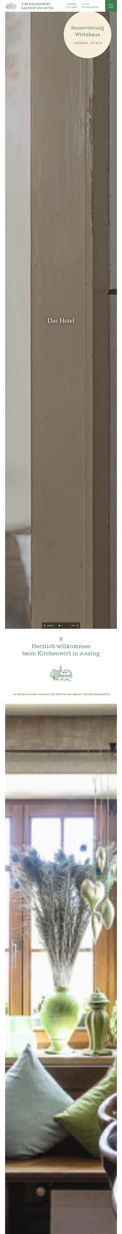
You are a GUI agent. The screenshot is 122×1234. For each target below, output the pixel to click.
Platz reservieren (90, 5)
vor (73, 625)
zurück (50, 625)
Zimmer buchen (71, 5)
